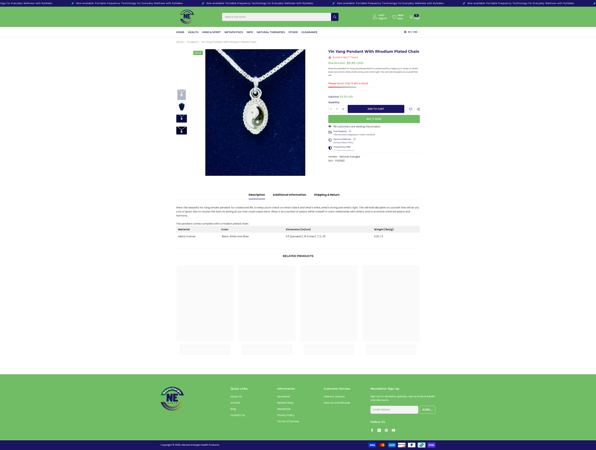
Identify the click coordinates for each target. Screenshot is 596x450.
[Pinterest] (386, 430)
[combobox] (276, 17)
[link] (410, 109)
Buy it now (374, 119)
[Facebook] (372, 430)
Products (192, 42)
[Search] (280, 17)
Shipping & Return (327, 195)
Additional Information (289, 195)
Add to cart (376, 109)
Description (257, 195)
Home (179, 42)
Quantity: (334, 102)
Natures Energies (349, 156)
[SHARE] (417, 109)
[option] (255, 112)
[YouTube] (393, 430)
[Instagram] (379, 430)
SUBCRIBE (428, 409)
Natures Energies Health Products (200, 444)
